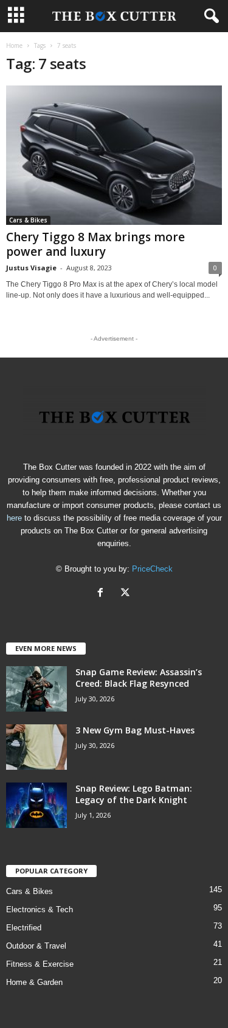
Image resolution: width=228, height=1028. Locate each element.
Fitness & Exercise (40, 964)
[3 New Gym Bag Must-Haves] (36, 747)
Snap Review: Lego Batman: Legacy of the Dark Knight (133, 794)
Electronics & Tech (39, 909)
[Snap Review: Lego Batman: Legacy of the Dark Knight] (36, 805)
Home (14, 45)
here (14, 517)
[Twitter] (127, 593)
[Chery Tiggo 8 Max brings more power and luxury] (114, 155)
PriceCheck (152, 568)
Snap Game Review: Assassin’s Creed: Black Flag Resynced (138, 677)
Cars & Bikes (28, 220)
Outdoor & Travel (36, 945)
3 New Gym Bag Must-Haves (135, 730)
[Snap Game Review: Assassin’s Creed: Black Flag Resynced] (36, 689)
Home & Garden (34, 982)
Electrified (23, 927)
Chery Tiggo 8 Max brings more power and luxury (95, 244)
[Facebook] (103, 593)
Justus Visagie (31, 267)
